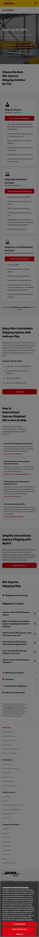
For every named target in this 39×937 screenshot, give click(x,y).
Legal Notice (29, 920)
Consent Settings (19, 924)
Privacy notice (20, 920)
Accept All (19, 934)
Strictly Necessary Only (19, 929)
